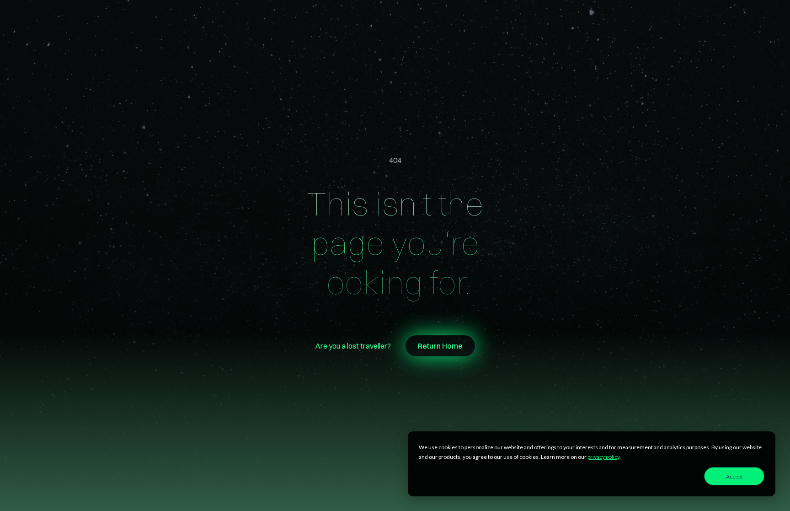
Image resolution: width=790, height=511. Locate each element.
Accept (734, 476)
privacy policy (603, 456)
